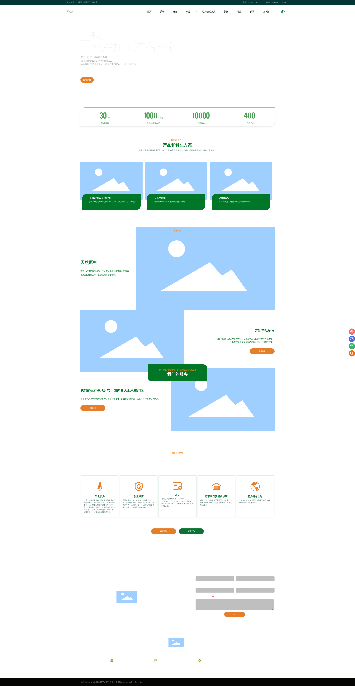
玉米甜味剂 (160, 198)
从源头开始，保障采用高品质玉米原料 (235, 202)
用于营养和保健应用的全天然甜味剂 (169, 202)
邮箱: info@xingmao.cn (168, 661)
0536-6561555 (254, 2)
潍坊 (137, 682)
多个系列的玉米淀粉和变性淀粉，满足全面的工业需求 (112, 202)
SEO (141, 682)
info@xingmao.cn (279, 2)
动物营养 (224, 198)
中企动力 (130, 682)
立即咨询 (103, 80)
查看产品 (87, 80)
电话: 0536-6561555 (123, 661)
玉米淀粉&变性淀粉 (100, 198)
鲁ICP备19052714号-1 (177, 673)
